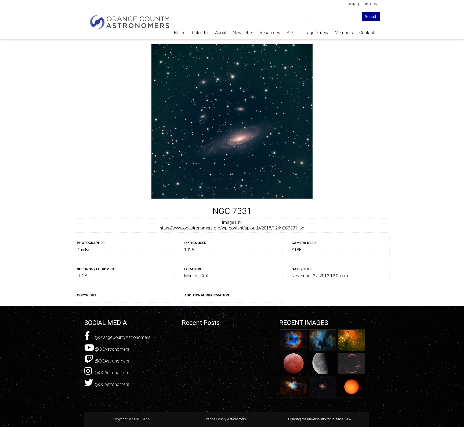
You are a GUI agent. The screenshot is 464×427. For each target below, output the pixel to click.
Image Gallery (315, 32)
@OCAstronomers (111, 349)
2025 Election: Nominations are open (216, 347)
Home (180, 32)
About (220, 32)
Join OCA (369, 4)
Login (351, 4)
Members (344, 32)
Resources (270, 32)
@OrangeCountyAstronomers (122, 337)
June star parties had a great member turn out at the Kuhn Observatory (217, 356)
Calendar (200, 32)
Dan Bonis (86, 249)
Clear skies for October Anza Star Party (219, 342)
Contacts (367, 32)
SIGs (291, 32)
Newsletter (243, 32)
